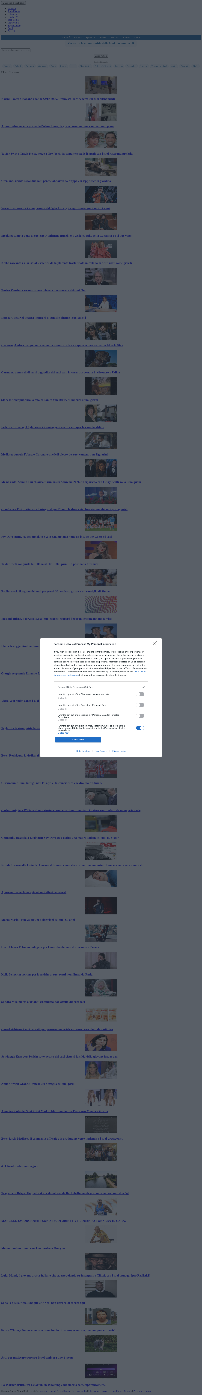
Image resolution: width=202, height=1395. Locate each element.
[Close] (156, 644)
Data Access (101, 751)
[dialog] (101, 697)
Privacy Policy (119, 751)
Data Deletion (83, 751)
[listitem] (101, 687)
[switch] (140, 694)
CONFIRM (78, 740)
